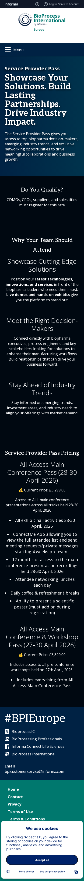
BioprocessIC (23, 731)
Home (13, 789)
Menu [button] (18, 49)
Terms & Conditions (26, 819)
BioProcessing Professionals (37, 738)
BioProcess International (33, 754)
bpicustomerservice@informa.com (34, 771)
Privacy (14, 804)
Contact (15, 796)
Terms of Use (20, 811)
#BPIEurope (35, 718)
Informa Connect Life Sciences (38, 746)
